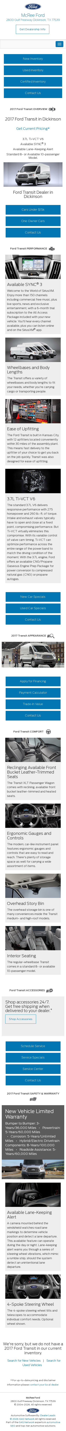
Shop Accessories (20, 1019)
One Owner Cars (33, 221)
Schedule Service (33, 1046)
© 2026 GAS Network (22, 1419)
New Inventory (33, 58)
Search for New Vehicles (24, 1360)
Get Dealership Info (32, 29)
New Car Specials (32, 596)
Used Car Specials (33, 608)
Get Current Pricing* (33, 129)
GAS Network (26, 1422)
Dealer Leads (47, 1415)
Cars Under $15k (33, 209)
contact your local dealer (43, 1384)
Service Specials (33, 1057)
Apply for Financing (33, 681)
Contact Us (33, 93)
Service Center (33, 1069)
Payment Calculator (33, 692)
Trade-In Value (33, 704)
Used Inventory (33, 70)
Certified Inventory (33, 81)
